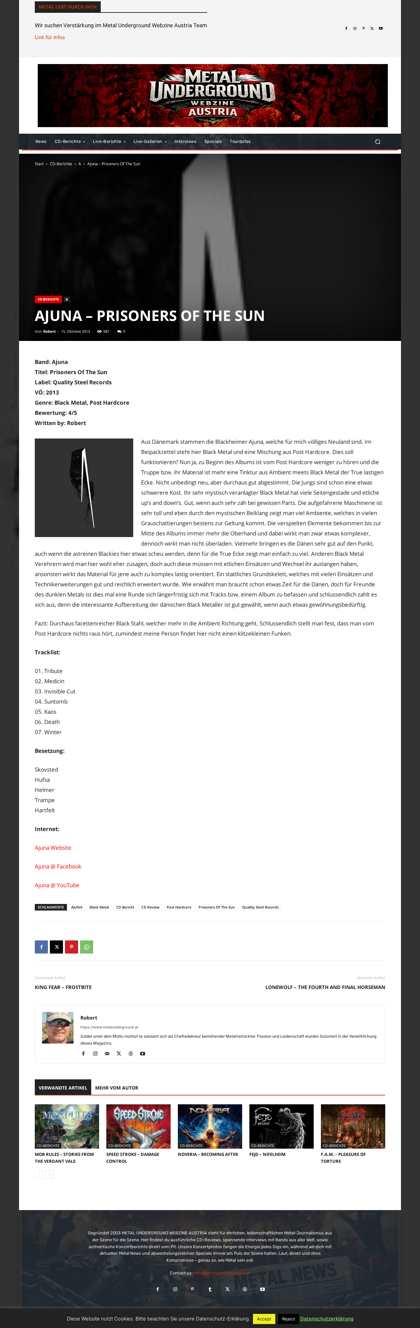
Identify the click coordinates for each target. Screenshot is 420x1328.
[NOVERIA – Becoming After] (210, 1126)
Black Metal (99, 907)
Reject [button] (288, 1318)
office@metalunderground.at (222, 1273)
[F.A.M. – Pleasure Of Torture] (353, 1126)
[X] (372, 28)
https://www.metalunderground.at (109, 1027)
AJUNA (76, 907)
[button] (377, 141)
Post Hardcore (179, 907)
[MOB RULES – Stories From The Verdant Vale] (67, 1126)
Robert (49, 331)
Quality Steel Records (260, 907)
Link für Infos (50, 37)
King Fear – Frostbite (63, 987)
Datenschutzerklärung (326, 1319)
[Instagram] (354, 28)
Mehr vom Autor (116, 1088)
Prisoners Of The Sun (217, 907)
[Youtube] (381, 28)
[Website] (133, 1054)
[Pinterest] (363, 28)
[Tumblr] (209, 1289)
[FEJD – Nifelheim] (281, 1126)
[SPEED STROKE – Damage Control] (138, 1126)
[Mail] (109, 1054)
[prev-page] (39, 1174)
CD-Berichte (61, 164)
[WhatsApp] (86, 947)
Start (39, 164)
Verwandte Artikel (63, 1088)
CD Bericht (125, 907)
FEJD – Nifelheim (267, 1154)
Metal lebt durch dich (68, 7)
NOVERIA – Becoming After (208, 1154)
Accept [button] (264, 1318)
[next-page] (49, 1174)
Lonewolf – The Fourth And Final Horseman (325, 987)
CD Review (150, 907)
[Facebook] (346, 28)
